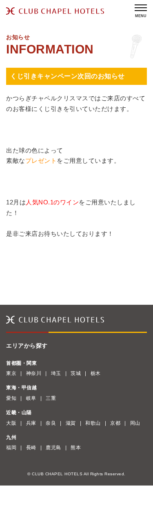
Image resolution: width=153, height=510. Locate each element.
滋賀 (71, 423)
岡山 (135, 423)
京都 (115, 423)
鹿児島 (53, 447)
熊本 (76, 447)
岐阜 (31, 398)
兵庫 (31, 423)
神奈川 (34, 373)
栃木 (96, 373)
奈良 (51, 423)
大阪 (11, 423)
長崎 (31, 447)
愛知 (11, 398)
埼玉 (56, 373)
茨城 (76, 373)
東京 (11, 373)
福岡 (11, 447)
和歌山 (93, 423)
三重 (51, 398)
